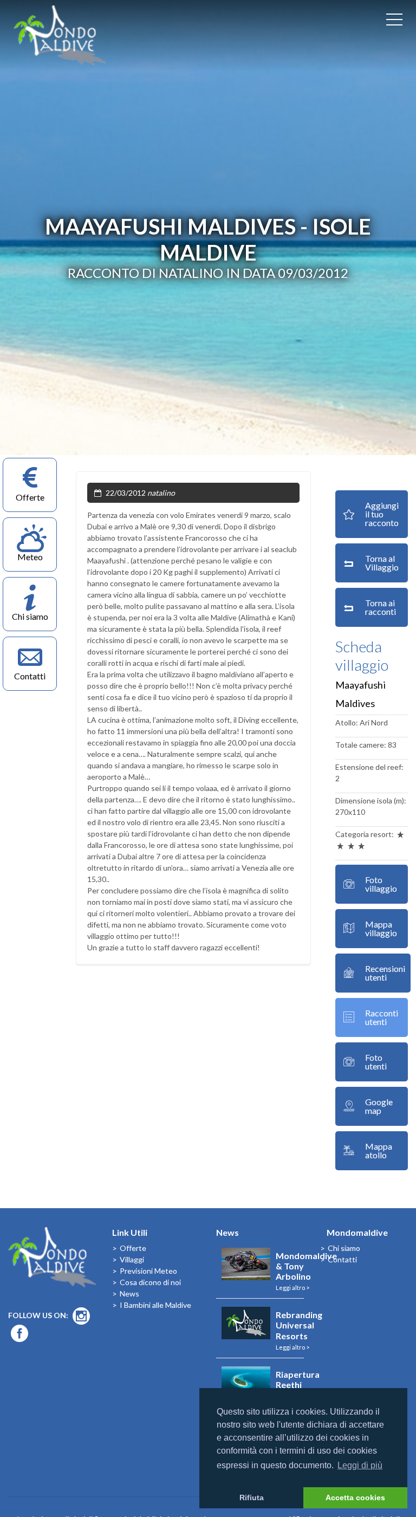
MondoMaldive (60, 35)
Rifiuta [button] (251, 1497)
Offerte (133, 1248)
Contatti (342, 1259)
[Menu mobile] (394, 22)
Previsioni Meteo (148, 1270)
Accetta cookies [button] (355, 1497)
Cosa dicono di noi (150, 1282)
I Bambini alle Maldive (155, 1304)
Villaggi (132, 1259)
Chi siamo (344, 1248)
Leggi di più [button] (359, 1465)
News (129, 1293)
